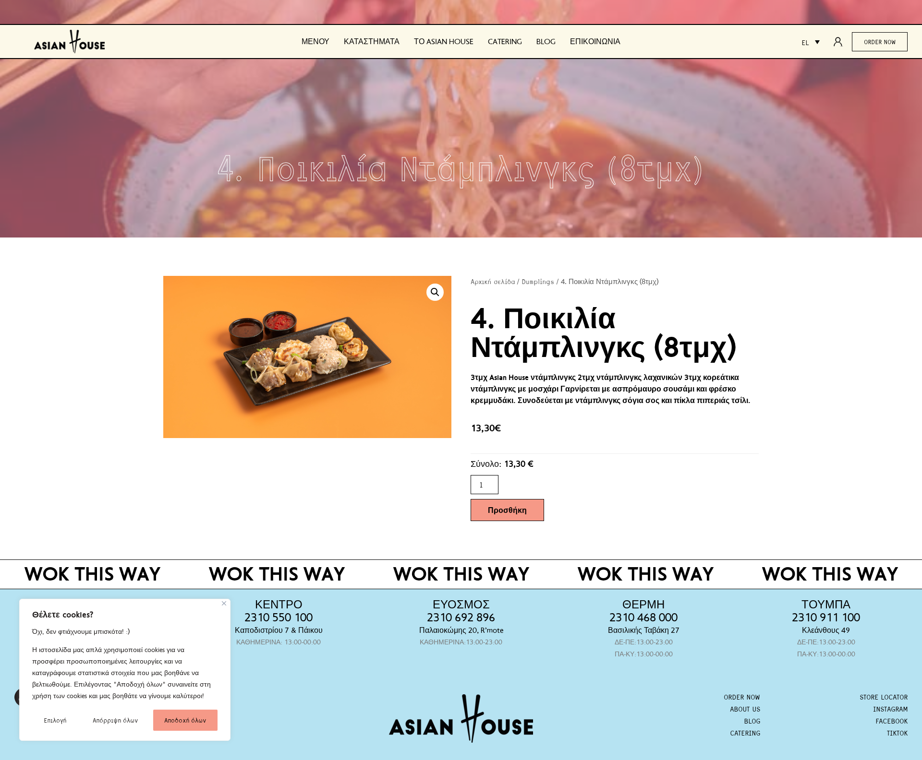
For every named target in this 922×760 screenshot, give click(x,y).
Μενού (315, 41)
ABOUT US (745, 708)
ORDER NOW (742, 696)
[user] (841, 42)
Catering (505, 41)
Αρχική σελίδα (493, 281)
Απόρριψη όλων (115, 719)
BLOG (752, 720)
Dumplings (538, 281)
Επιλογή (55, 719)
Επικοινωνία (595, 41)
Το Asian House (443, 41)
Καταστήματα (372, 41)
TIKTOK (897, 732)
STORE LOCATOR (884, 696)
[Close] (224, 603)
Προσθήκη (507, 510)
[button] (435, 292)
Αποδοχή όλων (185, 719)
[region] (124, 670)
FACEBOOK (891, 720)
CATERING (745, 732)
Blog (546, 41)
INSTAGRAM (890, 708)
